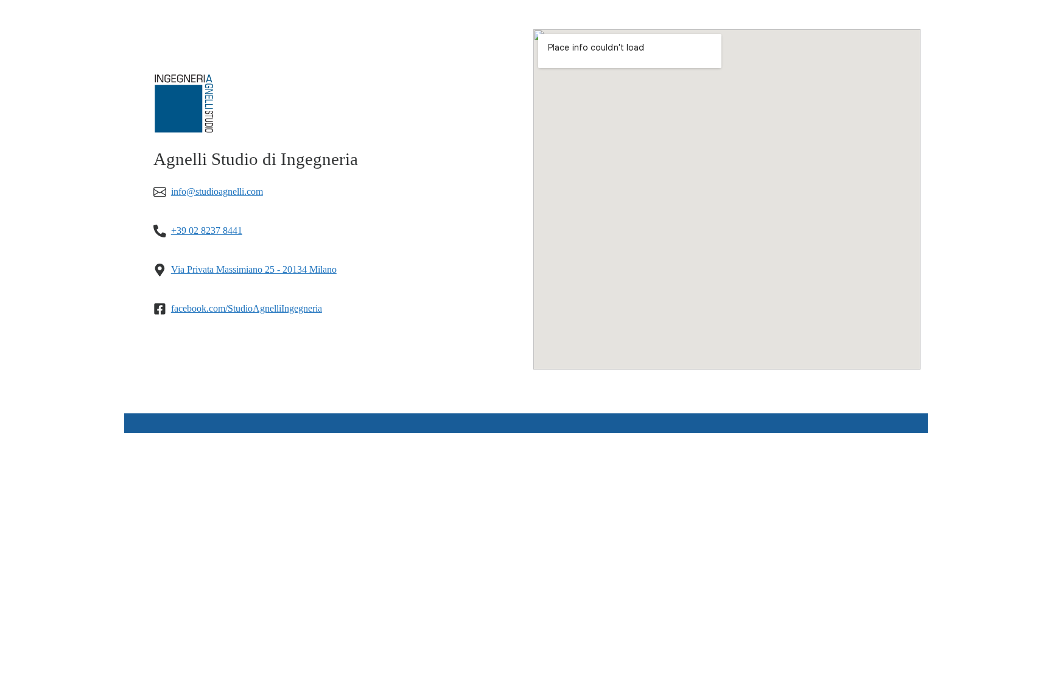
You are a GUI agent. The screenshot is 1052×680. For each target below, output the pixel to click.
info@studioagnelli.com (217, 191)
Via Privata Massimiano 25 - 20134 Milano (254, 269)
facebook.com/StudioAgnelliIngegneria (246, 308)
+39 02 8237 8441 (206, 230)
